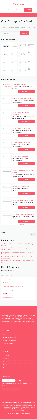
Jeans (4, 293)
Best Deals (6, 279)
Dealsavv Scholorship (8, 343)
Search (28, 10)
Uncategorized (7, 297)
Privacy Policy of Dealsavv (9, 340)
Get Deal (25, 91)
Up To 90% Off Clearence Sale (21, 128)
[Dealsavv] (18, 4)
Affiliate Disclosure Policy (9, 337)
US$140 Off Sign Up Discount (21, 142)
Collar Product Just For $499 (21, 186)
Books (5, 283)
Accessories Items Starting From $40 (23, 200)
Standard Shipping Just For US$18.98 (23, 98)
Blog (4, 334)
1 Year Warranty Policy (19, 84)
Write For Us (6, 362)
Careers (5, 368)
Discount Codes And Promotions (12, 286)
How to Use (6, 355)
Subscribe (18, 380)
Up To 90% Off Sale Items (20, 156)
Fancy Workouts (7, 290)
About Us (5, 365)
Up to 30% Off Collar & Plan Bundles (23, 214)
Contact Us (6, 358)
